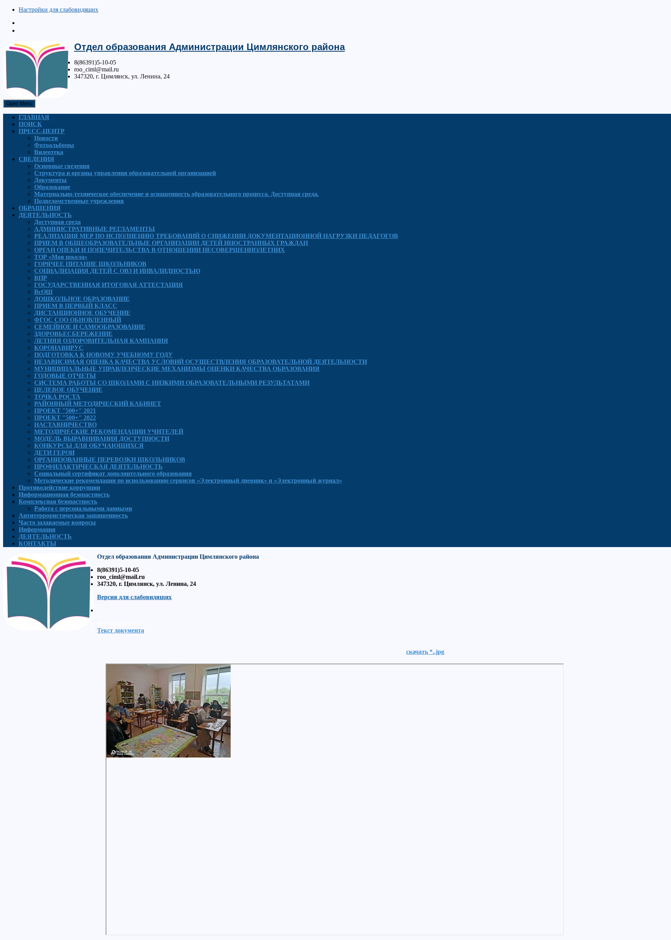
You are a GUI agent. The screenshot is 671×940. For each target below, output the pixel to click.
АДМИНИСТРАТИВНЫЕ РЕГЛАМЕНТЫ (94, 229)
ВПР (40, 278)
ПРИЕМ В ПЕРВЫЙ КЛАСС (75, 305)
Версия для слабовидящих (134, 597)
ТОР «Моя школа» (60, 257)
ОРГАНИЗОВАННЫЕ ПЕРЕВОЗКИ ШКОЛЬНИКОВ (109, 459)
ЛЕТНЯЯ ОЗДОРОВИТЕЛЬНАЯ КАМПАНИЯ (101, 340)
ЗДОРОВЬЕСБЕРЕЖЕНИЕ (73, 333)
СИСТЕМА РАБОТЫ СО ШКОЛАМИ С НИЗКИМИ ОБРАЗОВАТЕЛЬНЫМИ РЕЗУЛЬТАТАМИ (171, 382)
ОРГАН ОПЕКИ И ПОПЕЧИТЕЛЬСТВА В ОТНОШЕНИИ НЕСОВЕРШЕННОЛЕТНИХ (159, 250)
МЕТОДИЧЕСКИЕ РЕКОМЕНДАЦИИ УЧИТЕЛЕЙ (108, 431)
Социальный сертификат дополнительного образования (113, 473)
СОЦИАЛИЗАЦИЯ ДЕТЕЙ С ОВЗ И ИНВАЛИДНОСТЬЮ (117, 271)
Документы (50, 180)
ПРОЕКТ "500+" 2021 (65, 410)
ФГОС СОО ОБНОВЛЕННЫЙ (77, 319)
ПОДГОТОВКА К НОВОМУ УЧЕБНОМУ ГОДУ (103, 354)
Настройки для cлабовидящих (58, 9)
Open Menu (19, 103)
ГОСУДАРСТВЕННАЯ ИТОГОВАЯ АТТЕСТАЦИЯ (108, 284)
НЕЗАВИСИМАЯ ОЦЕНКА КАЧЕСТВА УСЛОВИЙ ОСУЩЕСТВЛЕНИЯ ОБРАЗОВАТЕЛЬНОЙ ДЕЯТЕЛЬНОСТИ (200, 361)
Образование (52, 187)
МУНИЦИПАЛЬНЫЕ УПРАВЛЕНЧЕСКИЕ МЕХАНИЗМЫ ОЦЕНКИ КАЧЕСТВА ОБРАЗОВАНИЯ (177, 368)
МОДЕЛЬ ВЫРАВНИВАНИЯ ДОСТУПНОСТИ (101, 438)
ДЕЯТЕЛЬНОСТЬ (45, 215)
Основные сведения (62, 166)
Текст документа (120, 630)
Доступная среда (57, 222)
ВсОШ (43, 291)
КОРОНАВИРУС (58, 347)
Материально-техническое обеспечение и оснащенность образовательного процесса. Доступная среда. (176, 194)
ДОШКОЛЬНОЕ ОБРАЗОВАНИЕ (82, 298)
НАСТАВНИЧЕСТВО (65, 424)
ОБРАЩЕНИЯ (40, 208)
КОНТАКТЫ (37, 543)
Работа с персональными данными (83, 508)
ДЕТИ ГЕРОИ (54, 452)
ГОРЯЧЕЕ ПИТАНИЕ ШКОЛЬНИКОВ (90, 264)
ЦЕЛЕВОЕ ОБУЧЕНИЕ (68, 389)
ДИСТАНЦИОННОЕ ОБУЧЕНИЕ (82, 312)
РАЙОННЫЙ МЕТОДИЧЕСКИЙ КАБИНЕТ (97, 403)
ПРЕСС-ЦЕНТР (41, 131)
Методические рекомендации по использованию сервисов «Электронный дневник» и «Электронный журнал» (188, 480)
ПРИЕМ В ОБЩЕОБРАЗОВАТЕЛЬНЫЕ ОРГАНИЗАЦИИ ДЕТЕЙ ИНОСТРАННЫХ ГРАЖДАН (171, 243)
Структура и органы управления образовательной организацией (125, 173)
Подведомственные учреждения (79, 201)
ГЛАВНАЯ (34, 117)
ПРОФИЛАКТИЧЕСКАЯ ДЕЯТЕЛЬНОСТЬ (98, 466)
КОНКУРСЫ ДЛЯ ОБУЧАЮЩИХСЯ (89, 445)
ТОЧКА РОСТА (57, 396)
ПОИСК (30, 124)
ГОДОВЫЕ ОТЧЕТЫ (65, 375)
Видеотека (48, 152)
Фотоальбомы (54, 145)
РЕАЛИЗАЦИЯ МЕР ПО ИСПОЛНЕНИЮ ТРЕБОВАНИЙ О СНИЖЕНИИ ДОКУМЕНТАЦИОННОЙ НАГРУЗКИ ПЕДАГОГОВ (216, 236)
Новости (46, 138)
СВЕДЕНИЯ (36, 159)
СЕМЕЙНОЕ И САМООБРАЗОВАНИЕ (89, 326)
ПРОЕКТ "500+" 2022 (65, 417)
